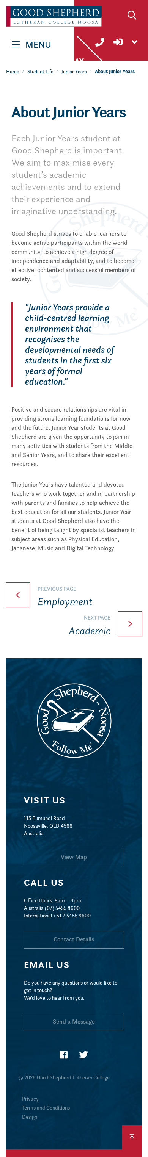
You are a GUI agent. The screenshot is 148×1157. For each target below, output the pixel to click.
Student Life (40, 71)
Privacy (30, 1098)
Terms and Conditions (46, 1107)
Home (12, 71)
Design (29, 1116)
